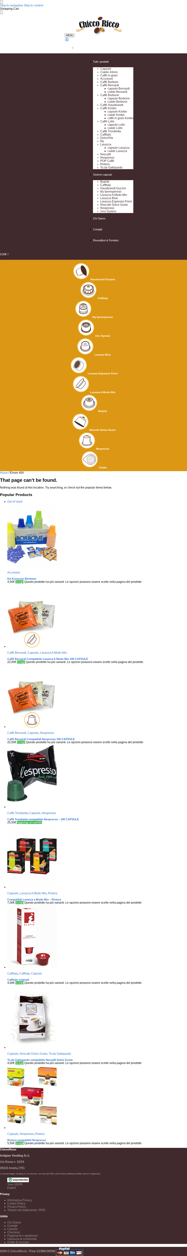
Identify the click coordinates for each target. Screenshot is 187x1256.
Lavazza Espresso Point (103, 373)
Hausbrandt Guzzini (102, 279)
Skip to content (33, 5)
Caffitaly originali (18, 979)
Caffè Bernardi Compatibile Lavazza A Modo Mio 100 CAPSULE (47, 658)
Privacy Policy (16, 1206)
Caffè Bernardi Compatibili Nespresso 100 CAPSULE (41, 739)
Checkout (13, 1232)
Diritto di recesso (18, 1242)
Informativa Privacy (19, 1200)
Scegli (19, 581)
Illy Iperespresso (102, 317)
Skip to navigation (11, 5)
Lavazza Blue (102, 354)
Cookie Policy (16, 1203)
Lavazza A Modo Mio (102, 392)
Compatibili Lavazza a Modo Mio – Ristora (34, 899)
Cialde (103, 467)
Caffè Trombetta (17, 813)
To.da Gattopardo (60, 1053)
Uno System (102, 335)
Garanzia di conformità (22, 1238)
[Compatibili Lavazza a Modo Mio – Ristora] (97, 856)
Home (4, 472)
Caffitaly (103, 298)
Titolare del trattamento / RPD (26, 1210)
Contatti (12, 1225)
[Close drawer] (1, 12)
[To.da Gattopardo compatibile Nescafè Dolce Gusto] (97, 1017)
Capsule (33, 652)
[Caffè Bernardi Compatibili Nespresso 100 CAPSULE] (97, 696)
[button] (69, 47)
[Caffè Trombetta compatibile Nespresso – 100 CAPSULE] (97, 776)
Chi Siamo (14, 1222)
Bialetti (102, 411)
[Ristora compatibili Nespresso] (97, 1097)
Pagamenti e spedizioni (22, 1235)
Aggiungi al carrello (29, 822)
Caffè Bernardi (16, 652)
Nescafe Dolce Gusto (102, 429)
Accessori (13, 572)
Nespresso (102, 448)
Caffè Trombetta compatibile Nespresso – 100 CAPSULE (43, 819)
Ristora (52, 893)
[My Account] (67, 40)
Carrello (12, 1229)
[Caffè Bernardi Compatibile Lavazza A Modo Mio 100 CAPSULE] (97, 616)
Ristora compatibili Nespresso (26, 1140)
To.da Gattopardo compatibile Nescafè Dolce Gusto (40, 1059)
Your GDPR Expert (15, 1186)
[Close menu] (1, 2)
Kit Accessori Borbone (21, 578)
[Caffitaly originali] (97, 936)
